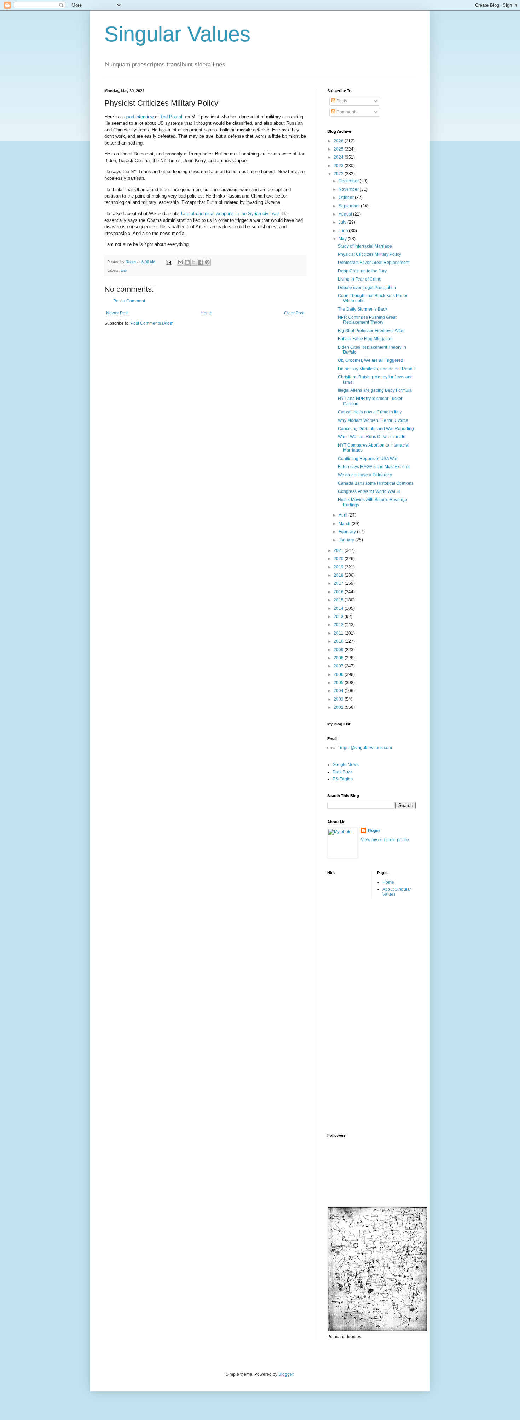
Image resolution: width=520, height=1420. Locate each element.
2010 (339, 641)
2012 (339, 624)
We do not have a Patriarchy (365, 474)
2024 (339, 157)
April (343, 515)
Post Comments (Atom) (153, 323)
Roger (374, 830)
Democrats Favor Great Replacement (373, 262)
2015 (339, 599)
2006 (339, 674)
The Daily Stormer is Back (362, 309)
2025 (339, 149)
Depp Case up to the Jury (362, 271)
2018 (339, 575)
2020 (339, 558)
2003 (339, 699)
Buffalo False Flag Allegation (365, 338)
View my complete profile (385, 839)
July (343, 222)
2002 (339, 707)
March (345, 523)
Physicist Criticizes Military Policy (369, 254)
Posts (341, 101)
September (350, 206)
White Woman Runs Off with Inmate (371, 436)
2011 (339, 633)
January (347, 539)
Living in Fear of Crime (359, 279)
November (349, 189)
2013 (339, 616)
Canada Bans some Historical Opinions (376, 483)
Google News (346, 764)
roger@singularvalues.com (366, 747)
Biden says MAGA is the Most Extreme (374, 466)
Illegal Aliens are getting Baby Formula (375, 390)
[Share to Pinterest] (207, 262)
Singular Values (177, 34)
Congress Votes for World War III (369, 491)
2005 (339, 682)
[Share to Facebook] (200, 262)
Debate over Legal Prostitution (367, 287)
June (344, 230)
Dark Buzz (342, 772)
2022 (339, 173)
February (348, 531)
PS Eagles (343, 779)
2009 (339, 649)
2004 (339, 690)
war (124, 270)
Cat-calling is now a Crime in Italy (370, 411)
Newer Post (117, 313)
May (343, 238)
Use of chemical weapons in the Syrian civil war (230, 213)
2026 (339, 141)
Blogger (285, 1374)
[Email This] (180, 262)
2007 (339, 666)
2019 (339, 567)
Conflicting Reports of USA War (368, 458)
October (347, 197)
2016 (339, 591)
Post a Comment (129, 301)
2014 (339, 608)
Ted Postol (171, 116)
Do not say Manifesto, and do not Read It (377, 368)
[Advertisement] (355, 1015)
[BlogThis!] (187, 262)
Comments (346, 112)
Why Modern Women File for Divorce (373, 420)
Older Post (294, 313)
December (349, 180)
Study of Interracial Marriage (365, 246)
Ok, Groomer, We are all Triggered (370, 360)
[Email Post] (168, 262)
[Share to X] (193, 262)
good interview (139, 116)
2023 (339, 165)
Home (206, 313)
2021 (339, 550)
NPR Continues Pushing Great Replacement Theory (367, 320)
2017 (339, 583)
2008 (339, 657)
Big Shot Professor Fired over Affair (371, 330)
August (346, 214)
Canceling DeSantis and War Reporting (376, 428)
